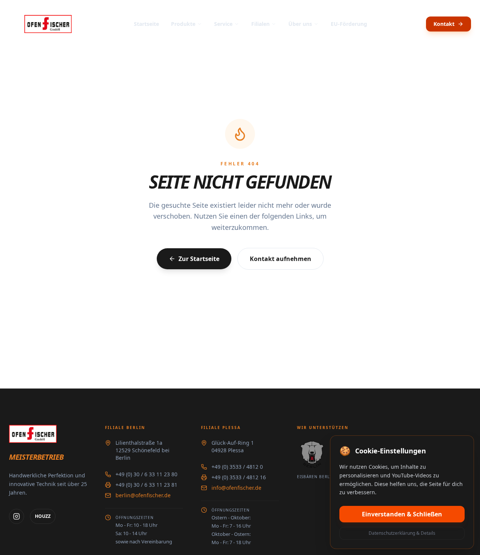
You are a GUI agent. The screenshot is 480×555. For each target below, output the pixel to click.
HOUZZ (43, 516)
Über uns (300, 23)
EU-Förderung (349, 23)
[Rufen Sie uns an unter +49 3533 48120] (417, 24)
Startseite (146, 23)
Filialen (260, 23)
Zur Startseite (198, 259)
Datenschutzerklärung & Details (402, 533)
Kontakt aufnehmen (280, 259)
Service (223, 23)
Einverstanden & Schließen (402, 514)
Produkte (183, 23)
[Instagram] (16, 516)
